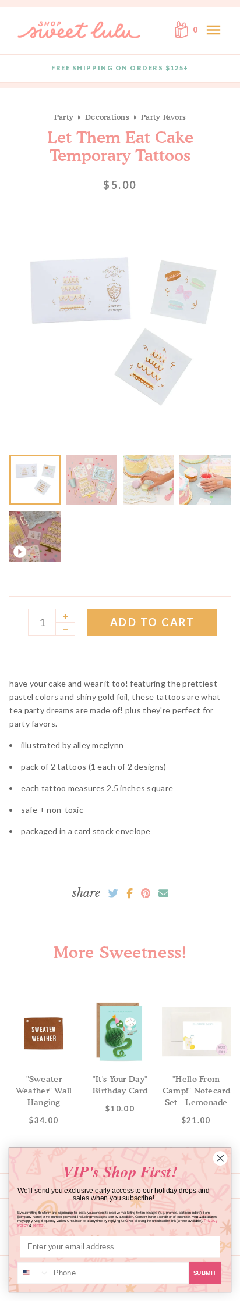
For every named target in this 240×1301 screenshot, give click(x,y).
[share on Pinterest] (145, 893)
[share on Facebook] (129, 893)
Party (63, 116)
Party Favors (163, 116)
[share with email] (163, 893)
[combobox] (34, 1273)
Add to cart (152, 622)
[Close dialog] (220, 1158)
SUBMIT (205, 1273)
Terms (37, 1225)
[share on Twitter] (113, 893)
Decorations (107, 116)
